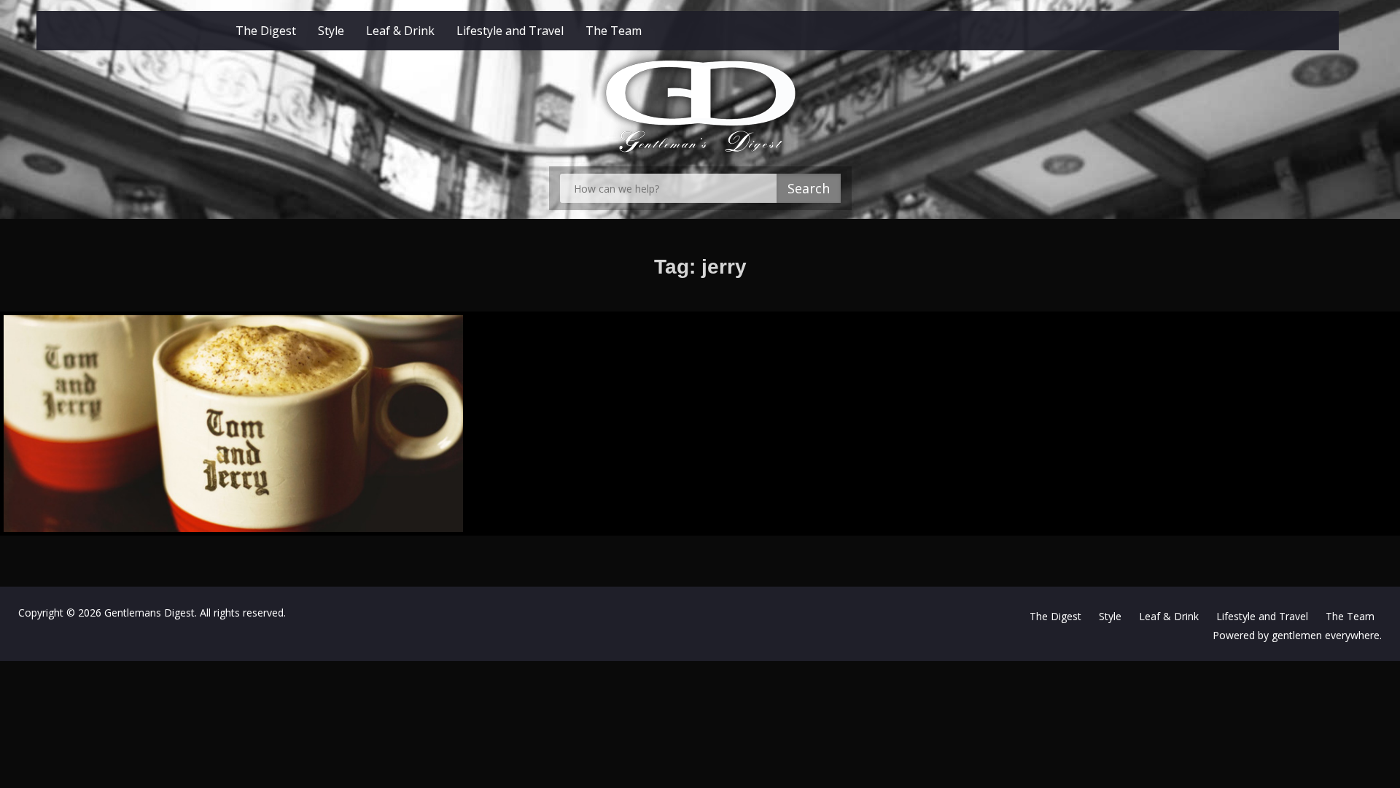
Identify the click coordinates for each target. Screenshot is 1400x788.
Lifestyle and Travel (510, 31)
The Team (614, 31)
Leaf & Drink (400, 31)
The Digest (266, 31)
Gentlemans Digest (149, 612)
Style (331, 31)
